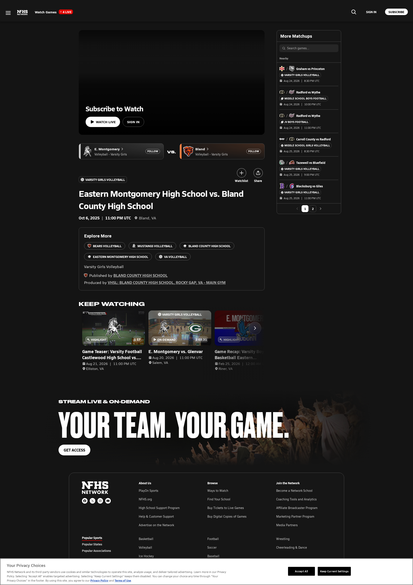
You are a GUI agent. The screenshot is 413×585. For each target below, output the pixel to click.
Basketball (146, 539)
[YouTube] (108, 501)
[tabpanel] (235, 547)
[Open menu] (8, 13)
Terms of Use (123, 580)
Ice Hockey (146, 556)
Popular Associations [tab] (96, 550)
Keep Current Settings (334, 571)
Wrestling (283, 539)
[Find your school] (354, 12)
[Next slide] (255, 328)
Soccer (212, 547)
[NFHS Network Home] (22, 12)
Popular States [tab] (92, 544)
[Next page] (320, 208)
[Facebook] (85, 501)
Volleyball (145, 547)
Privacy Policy (99, 580)
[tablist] (103, 544)
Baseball (213, 556)
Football (213, 539)
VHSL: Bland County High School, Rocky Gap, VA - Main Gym (167, 282)
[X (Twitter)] (92, 501)
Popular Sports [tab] (92, 537)
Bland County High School (140, 275)
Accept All (301, 571)
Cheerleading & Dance (291, 547)
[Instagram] (100, 501)
